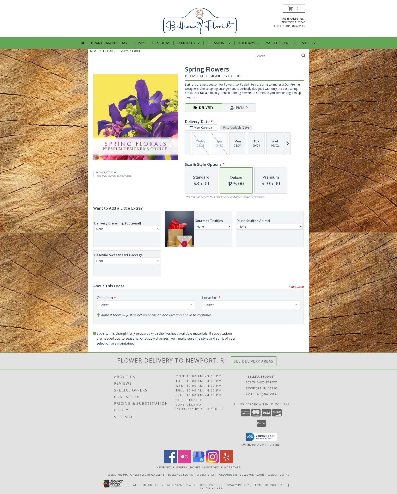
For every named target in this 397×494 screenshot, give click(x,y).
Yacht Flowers (280, 43)
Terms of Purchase (270, 485)
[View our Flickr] (184, 462)
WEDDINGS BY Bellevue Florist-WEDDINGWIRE (253, 474)
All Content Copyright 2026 (157, 485)
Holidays (246, 43)
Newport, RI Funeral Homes (179, 467)
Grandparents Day (109, 43)
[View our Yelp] (226, 462)
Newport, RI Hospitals (222, 467)
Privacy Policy (236, 485)
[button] (294, 9)
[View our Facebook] (170, 462)
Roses (139, 43)
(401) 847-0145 (295, 26)
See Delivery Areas (253, 361)
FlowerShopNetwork (201, 485)
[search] (303, 55)
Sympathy (186, 43)
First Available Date (236, 127)
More (307, 43)
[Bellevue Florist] (200, 20)
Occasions (217, 43)
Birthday (161, 43)
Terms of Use (211, 487)
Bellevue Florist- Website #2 (191, 474)
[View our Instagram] (212, 462)
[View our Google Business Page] (198, 462)
